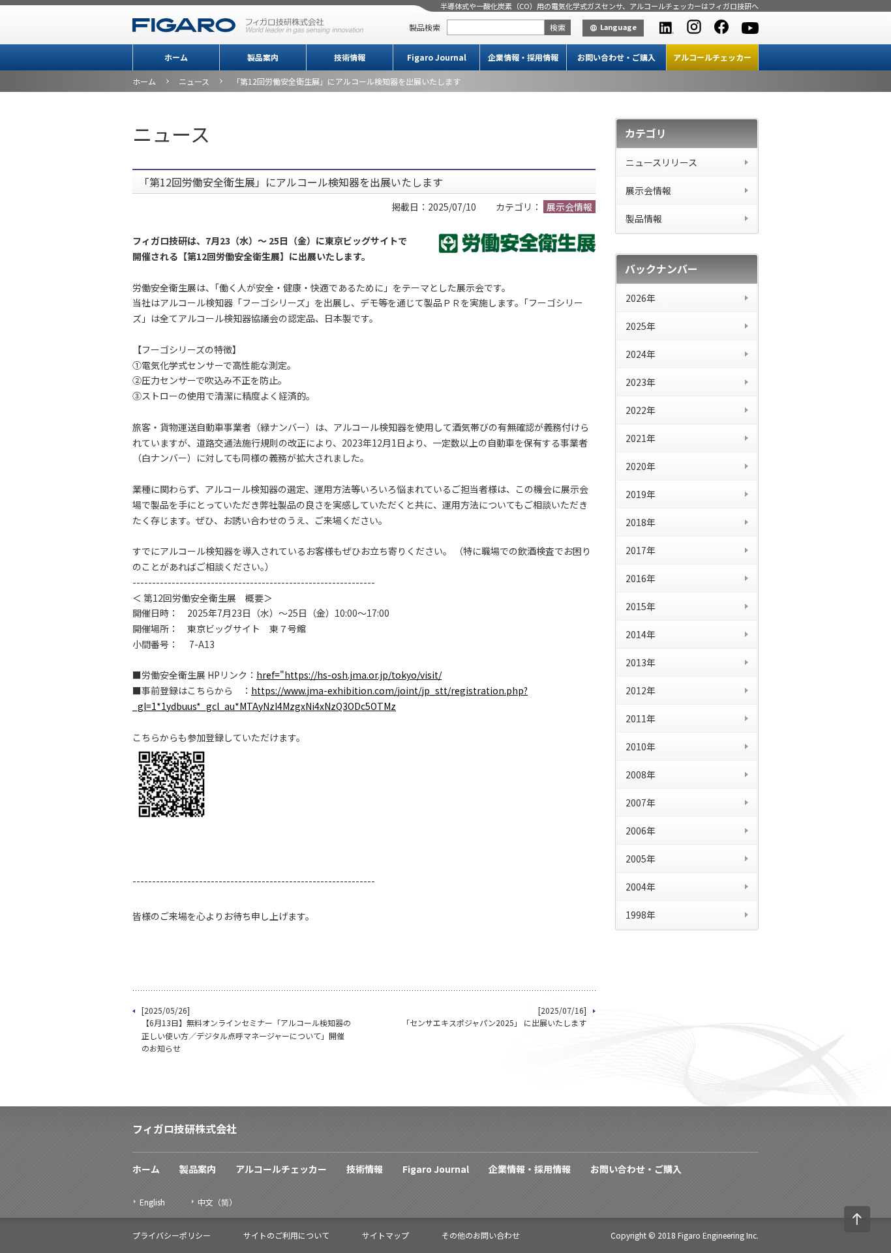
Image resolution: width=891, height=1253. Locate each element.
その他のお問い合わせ (481, 1235)
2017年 (641, 550)
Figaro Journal (436, 57)
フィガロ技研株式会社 (184, 1128)
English (152, 1201)
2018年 (641, 522)
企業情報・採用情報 (523, 57)
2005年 (641, 858)
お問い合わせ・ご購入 (616, 57)
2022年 (641, 410)
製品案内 (263, 57)
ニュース (194, 81)
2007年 (641, 802)
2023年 (641, 382)
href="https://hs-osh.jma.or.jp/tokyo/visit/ (349, 674)
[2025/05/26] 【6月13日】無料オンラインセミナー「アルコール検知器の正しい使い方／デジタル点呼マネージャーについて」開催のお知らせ (246, 1029)
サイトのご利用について (286, 1235)
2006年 (641, 830)
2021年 (641, 438)
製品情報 (644, 218)
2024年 (641, 354)
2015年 (641, 606)
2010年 (641, 746)
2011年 (641, 718)
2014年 (641, 634)
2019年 (641, 494)
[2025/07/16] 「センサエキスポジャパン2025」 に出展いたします (494, 1016)
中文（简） (217, 1201)
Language (618, 27)
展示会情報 (648, 190)
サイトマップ (385, 1235)
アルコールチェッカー (712, 57)
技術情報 (349, 57)
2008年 (641, 774)
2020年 (641, 466)
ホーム (176, 57)
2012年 (641, 690)
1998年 (641, 914)
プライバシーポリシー (171, 1235)
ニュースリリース (661, 162)
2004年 (641, 886)
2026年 (641, 297)
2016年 (641, 578)
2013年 (641, 662)
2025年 (641, 325)
